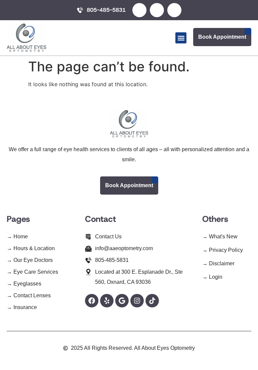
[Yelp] (107, 300)
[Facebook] (91, 300)
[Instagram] (137, 300)
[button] (180, 37)
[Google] (122, 300)
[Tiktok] (152, 300)
